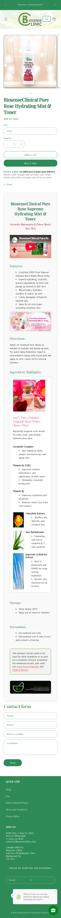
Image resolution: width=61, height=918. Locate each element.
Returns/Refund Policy (17, 803)
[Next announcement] (55, 5)
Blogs (8, 789)
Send (12, 762)
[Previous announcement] (5, 5)
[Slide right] (37, 93)
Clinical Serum (20, 670)
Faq (7, 796)
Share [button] (9, 184)
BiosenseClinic (24, 913)
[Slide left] (24, 93)
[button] (6, 19)
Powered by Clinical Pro (40, 913)
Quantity (8, 138)
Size (5, 125)
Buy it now (30, 163)
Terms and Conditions (16, 809)
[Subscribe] (30, 880)
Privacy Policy (13, 816)
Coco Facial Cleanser (28, 666)
